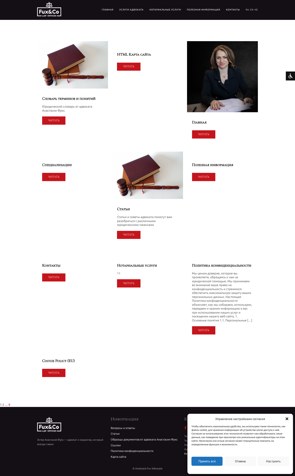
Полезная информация (203, 10)
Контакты (233, 10)
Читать (53, 120)
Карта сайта (118, 456)
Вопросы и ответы (123, 428)
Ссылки (116, 445)
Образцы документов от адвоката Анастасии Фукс (144, 439)
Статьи (115, 433)
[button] (287, 419)
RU (247, 10)
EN (252, 10)
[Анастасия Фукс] (49, 10)
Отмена (240, 461)
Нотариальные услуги (165, 10)
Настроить (273, 461)
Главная (107, 10)
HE (256, 10)
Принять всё (207, 461)
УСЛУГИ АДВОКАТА (131, 10)
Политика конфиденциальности (132, 451)
